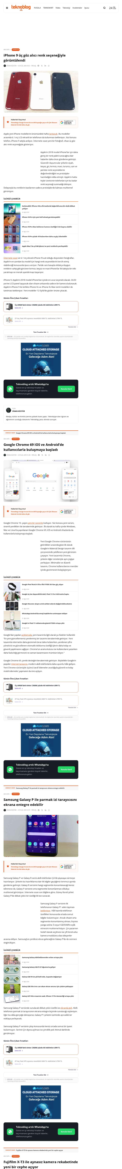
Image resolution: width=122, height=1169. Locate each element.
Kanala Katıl (66, 389)
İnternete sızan (11, 258)
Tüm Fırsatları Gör (39, 332)
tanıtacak (53, 133)
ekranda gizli (66, 1007)
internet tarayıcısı (19, 664)
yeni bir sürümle (35, 523)
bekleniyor (45, 910)
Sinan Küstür (11, 66)
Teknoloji (15, 49)
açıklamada (26, 635)
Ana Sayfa (6, 49)
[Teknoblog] (20, 8)
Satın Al (18, 308)
